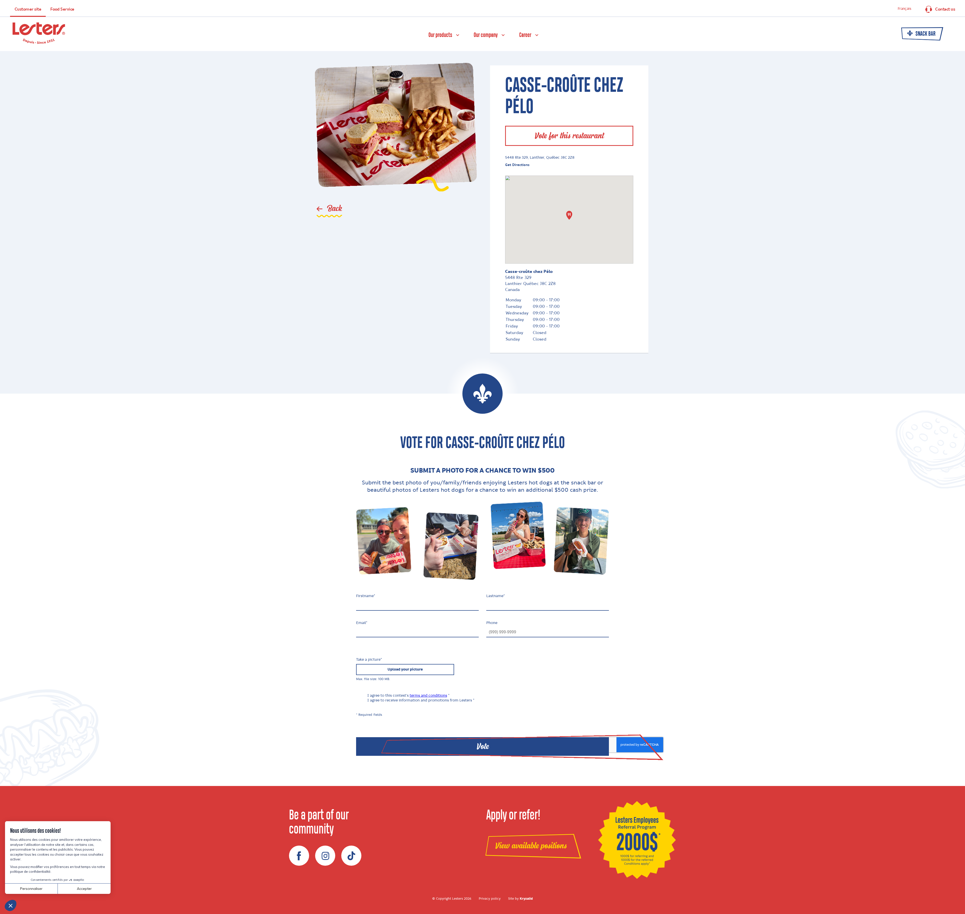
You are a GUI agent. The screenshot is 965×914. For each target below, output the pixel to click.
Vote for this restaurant (569, 136)
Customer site (28, 9)
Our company (486, 35)
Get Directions (517, 165)
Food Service (62, 9)
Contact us (945, 9)
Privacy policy (490, 898)
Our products (440, 35)
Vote (482, 746)
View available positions (531, 846)
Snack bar (925, 34)
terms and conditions (428, 696)
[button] (569, 215)
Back (333, 208)
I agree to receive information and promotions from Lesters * (420, 700)
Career (525, 35)
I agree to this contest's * (408, 696)
